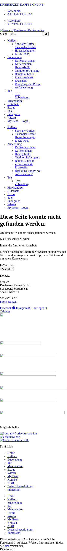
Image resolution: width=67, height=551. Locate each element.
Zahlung (5, 311)
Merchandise (15, 100)
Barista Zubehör (24, 74)
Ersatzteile (21, 80)
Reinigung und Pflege (28, 84)
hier (6, 545)
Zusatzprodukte (24, 77)
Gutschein (13, 104)
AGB (10, 483)
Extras (11, 107)
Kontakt (12, 479)
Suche (3, 33)
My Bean (12, 476)
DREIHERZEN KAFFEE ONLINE (22, 4)
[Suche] (46, 34)
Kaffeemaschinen (25, 60)
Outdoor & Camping (27, 70)
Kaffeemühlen (23, 64)
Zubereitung (14, 57)
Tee (9, 90)
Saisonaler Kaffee (25, 47)
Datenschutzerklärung (20, 486)
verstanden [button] (16, 545)
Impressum (13, 489)
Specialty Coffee (24, 43)
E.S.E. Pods (22, 53)
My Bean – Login (17, 120)
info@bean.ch (8, 301)
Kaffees (12, 40)
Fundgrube (13, 114)
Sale (9, 110)
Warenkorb (13, 10)
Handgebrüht (22, 67)
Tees (17, 94)
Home (11, 452)
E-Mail (4, 265)
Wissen (11, 117)
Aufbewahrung (24, 87)
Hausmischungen (25, 50)
